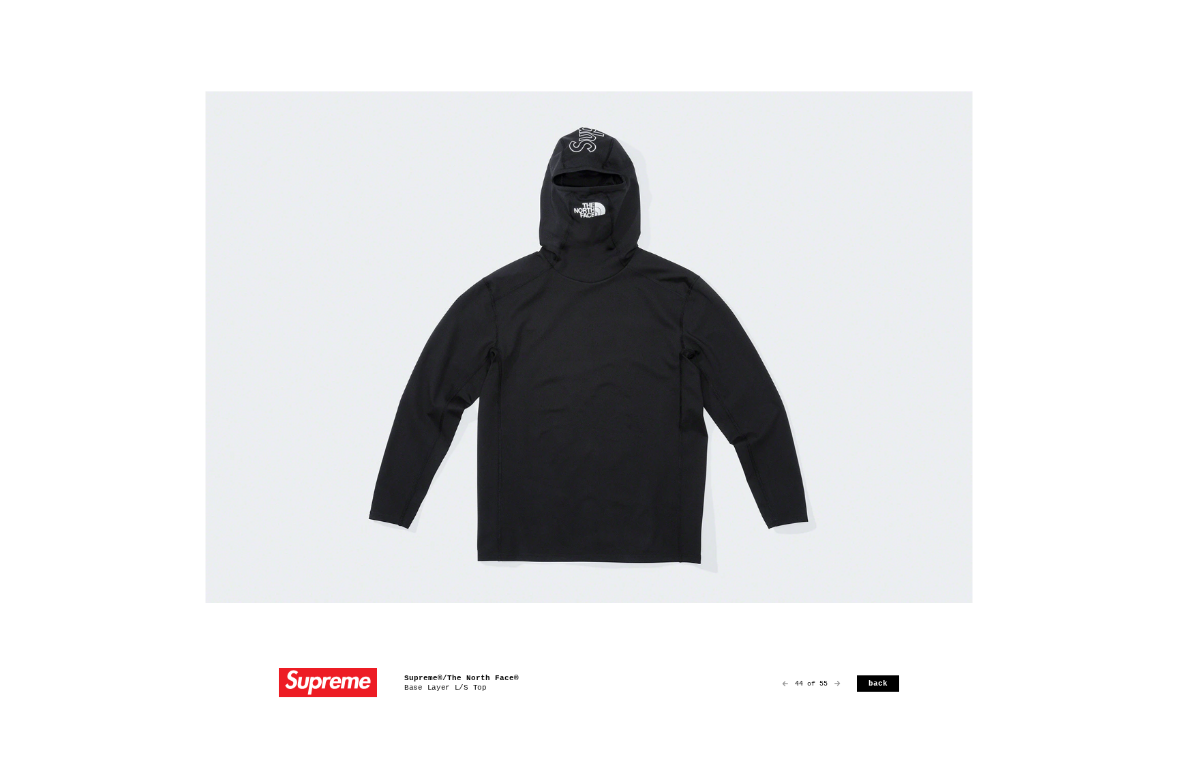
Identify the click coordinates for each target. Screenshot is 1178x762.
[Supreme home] (328, 684)
